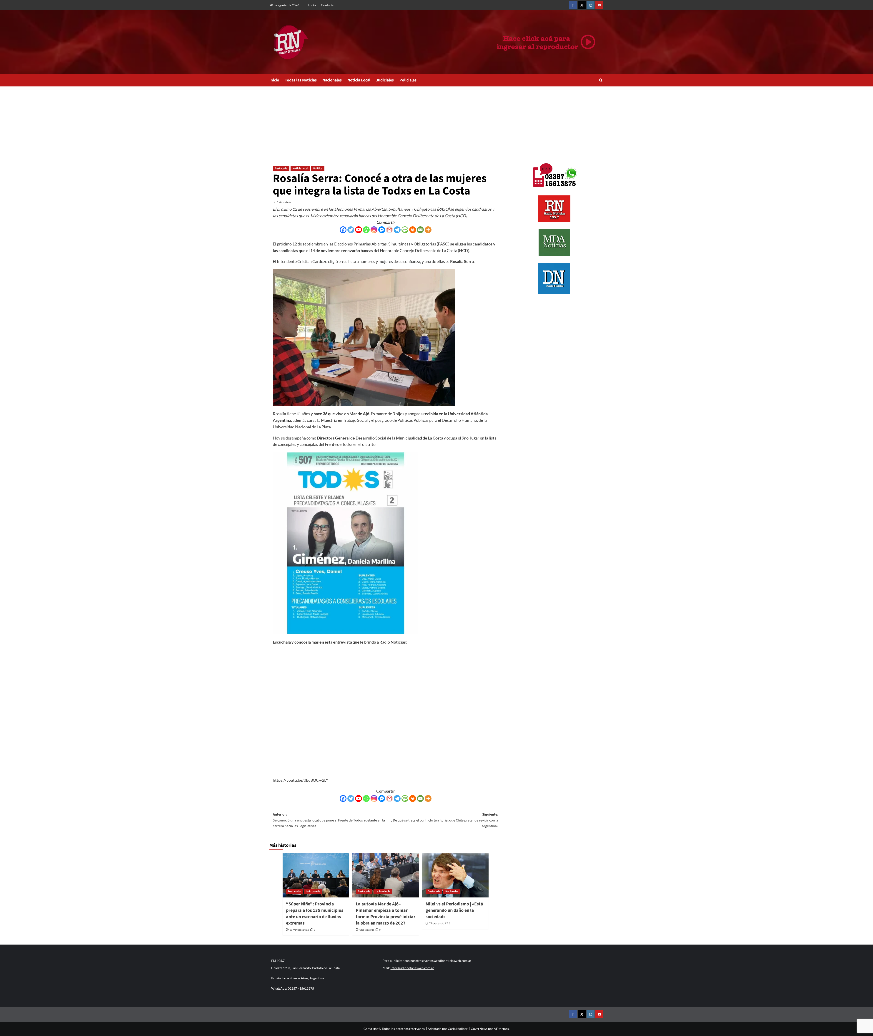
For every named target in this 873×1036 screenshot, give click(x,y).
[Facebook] (343, 229)
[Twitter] (350, 229)
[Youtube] (358, 229)
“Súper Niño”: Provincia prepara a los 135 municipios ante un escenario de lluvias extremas (314, 913)
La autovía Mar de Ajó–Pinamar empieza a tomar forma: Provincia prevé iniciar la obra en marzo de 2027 (385, 913)
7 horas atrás (436, 923)
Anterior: (329, 820)
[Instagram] (374, 229)
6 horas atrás (366, 930)
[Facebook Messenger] (381, 229)
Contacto (327, 5)
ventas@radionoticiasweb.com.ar (447, 961)
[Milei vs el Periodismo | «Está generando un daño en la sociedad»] (455, 875)
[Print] (412, 229)
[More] (428, 229)
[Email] (420, 229)
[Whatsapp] (366, 229)
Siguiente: (444, 820)
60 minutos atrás (299, 930)
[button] (601, 80)
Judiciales (385, 80)
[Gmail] (389, 229)
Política (317, 168)
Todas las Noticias (301, 80)
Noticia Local (358, 80)
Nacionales (332, 80)
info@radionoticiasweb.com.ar (412, 968)
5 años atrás (284, 202)
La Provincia (313, 891)
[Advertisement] (436, 120)
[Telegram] (397, 229)
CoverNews (479, 1029)
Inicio (312, 5)
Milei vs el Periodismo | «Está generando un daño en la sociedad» (454, 910)
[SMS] (404, 229)
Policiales (407, 80)
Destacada (281, 168)
